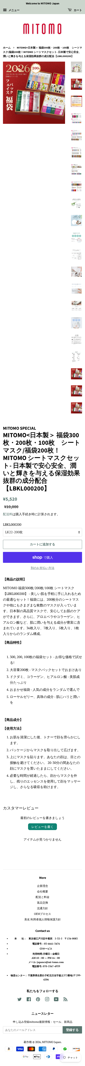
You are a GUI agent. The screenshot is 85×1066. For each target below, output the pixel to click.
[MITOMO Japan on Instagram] (47, 1000)
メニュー (14, 10)
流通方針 (42, 908)
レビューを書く (42, 827)
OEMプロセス (42, 914)
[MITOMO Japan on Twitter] (19, 1000)
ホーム (7, 48)
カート (77, 10)
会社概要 (42, 891)
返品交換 (42, 902)
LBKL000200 (12, 524)
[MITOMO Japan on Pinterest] (38, 1000)
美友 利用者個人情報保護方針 (42, 919)
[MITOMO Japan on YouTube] (56, 1000)
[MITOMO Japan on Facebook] (28, 1000)
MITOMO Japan (51, 1042)
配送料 (7, 514)
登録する (72, 1030)
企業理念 (42, 886)
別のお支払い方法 (42, 568)
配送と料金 (42, 897)
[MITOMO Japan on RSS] (65, 1000)
